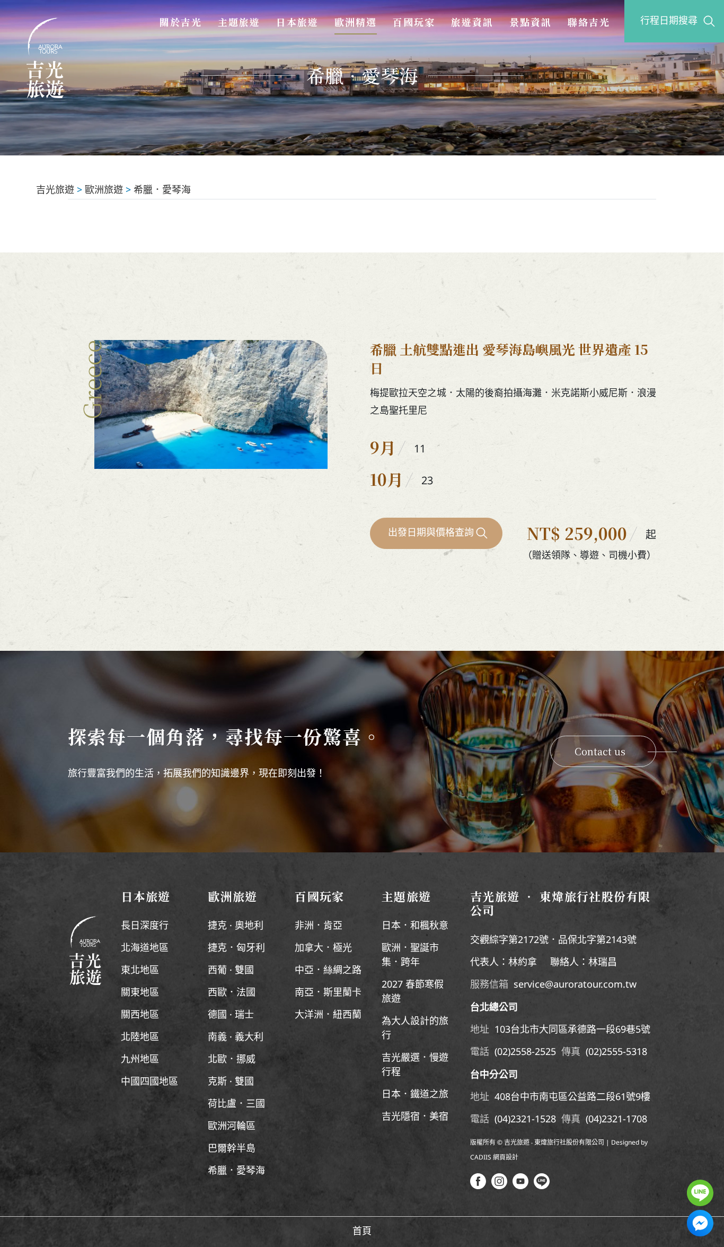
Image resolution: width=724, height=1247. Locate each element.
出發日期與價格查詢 (431, 533)
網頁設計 (505, 1157)
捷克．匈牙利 (236, 948)
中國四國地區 (149, 1082)
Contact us (600, 751)
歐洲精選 (355, 22)
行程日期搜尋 (668, 21)
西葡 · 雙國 (231, 970)
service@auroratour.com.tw (575, 985)
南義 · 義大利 (235, 1037)
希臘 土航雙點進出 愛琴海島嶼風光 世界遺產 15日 (509, 358)
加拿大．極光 (323, 948)
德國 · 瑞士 (231, 1015)
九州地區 (140, 1059)
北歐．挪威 (231, 1059)
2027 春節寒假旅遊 (413, 992)
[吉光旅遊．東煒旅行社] (45, 58)
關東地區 (140, 993)
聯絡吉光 (589, 22)
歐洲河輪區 (231, 1126)
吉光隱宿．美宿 (415, 1117)
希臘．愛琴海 (162, 190)
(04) (502, 1119)
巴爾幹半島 (231, 1149)
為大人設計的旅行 (415, 1028)
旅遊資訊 (472, 22)
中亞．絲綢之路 (328, 970)
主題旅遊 (239, 22)
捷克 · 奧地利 (235, 926)
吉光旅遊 (55, 190)
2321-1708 (624, 1119)
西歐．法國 (231, 993)
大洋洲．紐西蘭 (328, 1015)
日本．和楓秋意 (415, 926)
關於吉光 (181, 22)
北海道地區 (145, 948)
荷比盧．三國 (236, 1104)
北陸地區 (140, 1037)
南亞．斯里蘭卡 (328, 993)
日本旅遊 (297, 22)
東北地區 (140, 970)
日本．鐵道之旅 (415, 1094)
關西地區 (140, 1015)
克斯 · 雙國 (231, 1082)
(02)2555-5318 (616, 1052)
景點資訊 (530, 22)
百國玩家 (414, 22)
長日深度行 (145, 926)
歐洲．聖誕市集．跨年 (410, 955)
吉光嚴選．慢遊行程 (415, 1065)
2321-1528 (533, 1119)
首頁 (362, 1231)
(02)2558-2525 (525, 1052)
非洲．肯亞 (318, 926)
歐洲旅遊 (104, 190)
